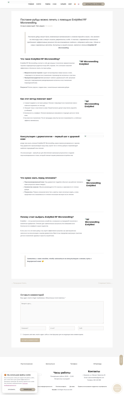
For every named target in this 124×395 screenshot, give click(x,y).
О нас (55, 4)
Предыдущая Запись (19, 283)
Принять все (28, 389)
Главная (31, 4)
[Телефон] (73, 360)
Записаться (50, 364)
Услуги (38, 4)
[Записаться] (50, 360)
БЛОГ (70, 4)
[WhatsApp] (97, 360)
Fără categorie (40, 26)
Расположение (27, 364)
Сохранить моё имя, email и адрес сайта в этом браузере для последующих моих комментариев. (53, 334)
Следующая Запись (105, 283)
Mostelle (54, 389)
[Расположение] (26, 360)
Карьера (63, 4)
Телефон (73, 364)
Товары (47, 4)
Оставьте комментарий (27, 26)
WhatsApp (97, 364)
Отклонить (11, 389)
